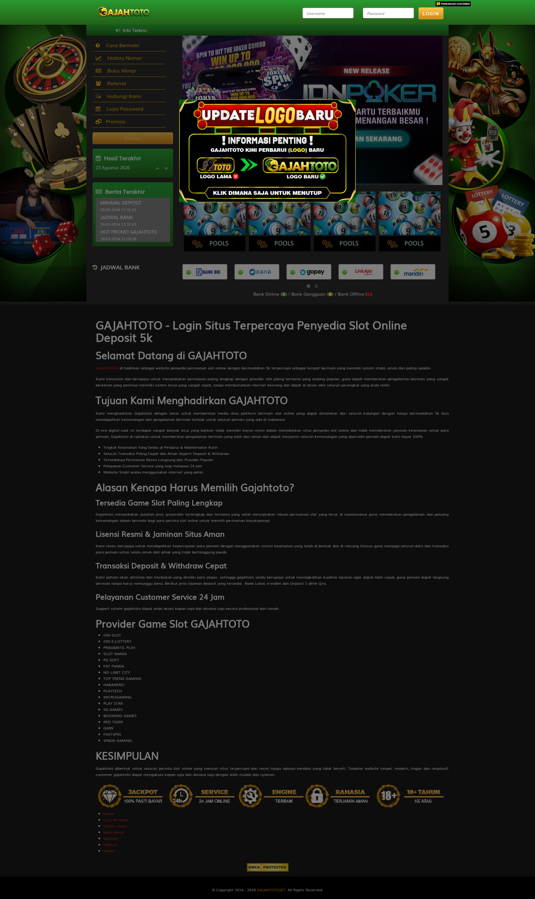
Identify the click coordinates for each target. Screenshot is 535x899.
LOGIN (431, 13)
